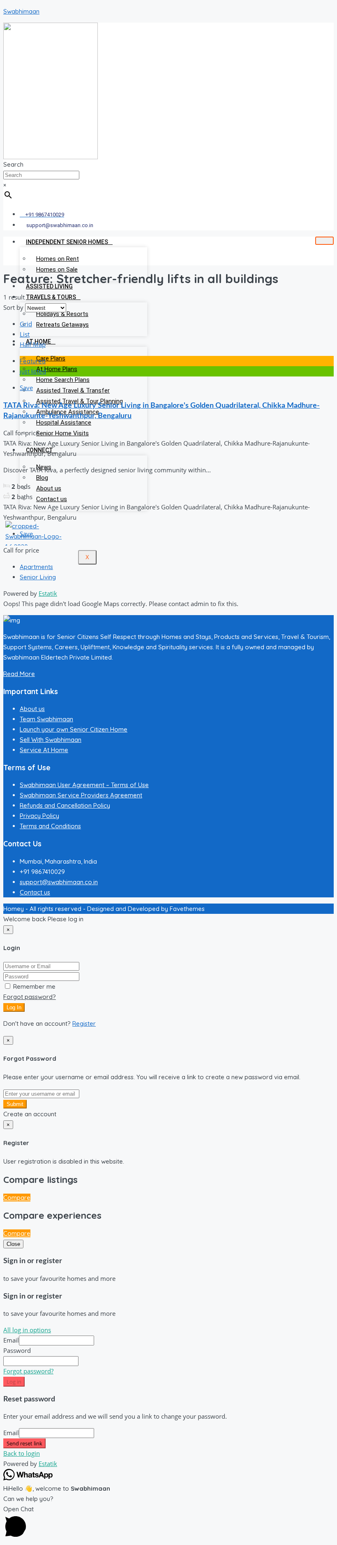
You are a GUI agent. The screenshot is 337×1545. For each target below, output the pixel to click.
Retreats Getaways (62, 324)
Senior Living (38, 577)
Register (84, 1023)
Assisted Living (49, 286)
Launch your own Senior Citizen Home (73, 729)
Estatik (48, 593)
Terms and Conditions (50, 826)
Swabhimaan (21, 11)
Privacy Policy (39, 816)
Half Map (33, 344)
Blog (42, 477)
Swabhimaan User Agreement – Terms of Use (84, 785)
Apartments (36, 567)
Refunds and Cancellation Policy (65, 805)
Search (13, 164)
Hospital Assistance (63, 422)
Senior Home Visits (62, 433)
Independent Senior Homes (67, 242)
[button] (168, 1523)
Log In (14, 1007)
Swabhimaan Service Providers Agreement (81, 795)
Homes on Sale (57, 269)
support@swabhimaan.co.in (59, 882)
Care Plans (50, 358)
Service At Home (44, 750)
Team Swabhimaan (46, 719)
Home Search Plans (63, 379)
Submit (15, 1104)
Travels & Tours (51, 297)
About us (48, 488)
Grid (26, 324)
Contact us (51, 499)
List (25, 334)
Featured (33, 361)
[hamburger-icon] (324, 241)
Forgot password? (29, 997)
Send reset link (24, 1443)
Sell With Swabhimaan (50, 739)
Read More (19, 674)
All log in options (27, 1330)
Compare (16, 1197)
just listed (33, 371)
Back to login (21, 1453)
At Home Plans (56, 369)
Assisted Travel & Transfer (73, 390)
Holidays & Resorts (62, 314)
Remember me (33, 986)
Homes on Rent (57, 259)
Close (13, 1244)
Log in (14, 1381)
